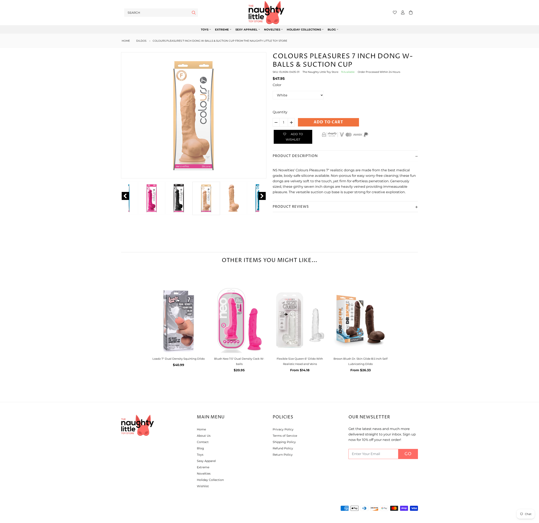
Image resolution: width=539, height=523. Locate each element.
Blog (332, 29)
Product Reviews (291, 206)
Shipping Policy (284, 442)
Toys (204, 29)
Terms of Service (285, 436)
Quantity (280, 112)
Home (125, 40)
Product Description (295, 156)
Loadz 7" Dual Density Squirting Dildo (178, 358)
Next (262, 196)
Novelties (272, 29)
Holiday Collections (304, 29)
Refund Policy (283, 448)
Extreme (222, 29)
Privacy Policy (283, 429)
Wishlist (203, 486)
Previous (125, 196)
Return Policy (283, 454)
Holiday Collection (210, 480)
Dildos (141, 40)
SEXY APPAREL (246, 29)
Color (277, 85)
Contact (203, 442)
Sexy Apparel (206, 461)
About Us (204, 436)
